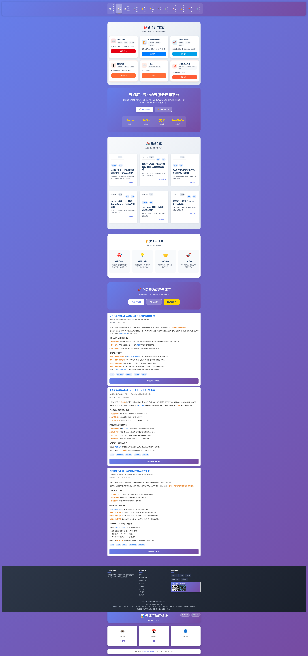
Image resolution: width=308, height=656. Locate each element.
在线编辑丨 (185, 606)
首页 (140, 575)
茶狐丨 (153, 606)
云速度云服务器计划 (120, 369)
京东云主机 (141, 405)
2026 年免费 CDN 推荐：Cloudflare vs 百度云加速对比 (123, 204)
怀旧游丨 (132, 606)
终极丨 (168, 606)
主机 (135, 606)
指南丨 (164, 606)
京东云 (181, 575)
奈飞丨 (156, 606)
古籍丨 (149, 606)
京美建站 (188, 575)
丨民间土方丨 (144, 606)
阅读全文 (131, 182)
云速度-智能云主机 (120, 527)
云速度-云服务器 (123, 333)
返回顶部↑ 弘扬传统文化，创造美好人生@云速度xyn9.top (153, 609)
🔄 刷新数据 (196, 614)
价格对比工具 (163, 109)
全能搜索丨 (172, 606)
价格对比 (141, 583)
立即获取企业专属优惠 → (154, 381)
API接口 (141, 592)
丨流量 (138, 606)
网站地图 (154, 604)
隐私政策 (141, 595)
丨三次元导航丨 (125, 606)
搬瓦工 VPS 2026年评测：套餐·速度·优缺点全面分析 (154, 167)
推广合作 (141, 589)
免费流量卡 (184, 579)
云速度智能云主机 (117, 509)
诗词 (120, 606)
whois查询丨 (179, 606)
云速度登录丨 (191, 606)
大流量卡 (174, 575)
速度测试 (141, 586)
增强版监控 (142, 580)
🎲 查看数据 (185, 614)
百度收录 (148, 604)
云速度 (138, 345)
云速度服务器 (175, 579)
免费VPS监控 (144, 109)
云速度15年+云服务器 (133, 356)
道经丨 (160, 606)
